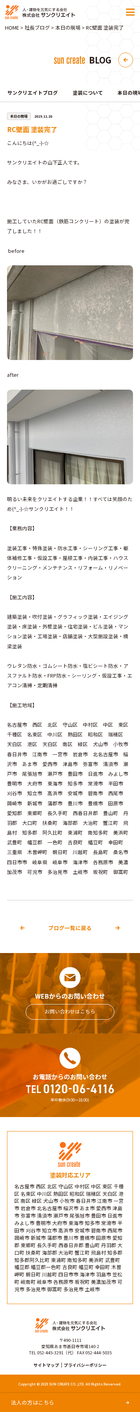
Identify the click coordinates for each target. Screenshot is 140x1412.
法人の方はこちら (32, 1402)
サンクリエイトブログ (32, 92)
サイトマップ (46, 1365)
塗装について (88, 92)
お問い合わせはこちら (70, 1011)
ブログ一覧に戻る (70, 928)
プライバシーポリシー (85, 1365)
